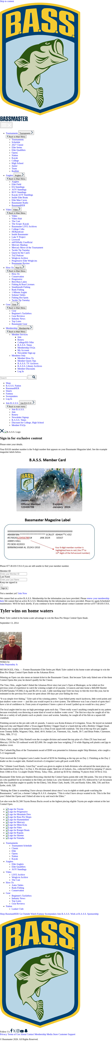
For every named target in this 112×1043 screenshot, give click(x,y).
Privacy (3, 1034)
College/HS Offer (26, 342)
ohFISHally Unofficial (22, 242)
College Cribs (18, 229)
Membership (11, 328)
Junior (14, 166)
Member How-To (26, 358)
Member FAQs (19, 425)
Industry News (18, 318)
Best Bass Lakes (19, 282)
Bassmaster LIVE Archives (24, 226)
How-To (10, 267)
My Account (23, 350)
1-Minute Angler (19, 292)
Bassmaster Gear (19, 324)
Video (8, 209)
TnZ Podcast (17, 255)
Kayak (15, 158)
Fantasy (9, 393)
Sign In (4, 588)
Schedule (16, 142)
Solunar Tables (18, 295)
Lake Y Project (18, 237)
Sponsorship (93, 914)
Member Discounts (26, 368)
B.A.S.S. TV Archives (28, 363)
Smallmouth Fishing (21, 287)
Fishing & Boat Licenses (23, 284)
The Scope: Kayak (20, 224)
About (23, 1034)
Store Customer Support (64, 1034)
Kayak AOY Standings (22, 195)
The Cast (16, 221)
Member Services (20, 334)
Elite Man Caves (19, 200)
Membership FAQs (26, 347)
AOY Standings (19, 189)
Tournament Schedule (22, 845)
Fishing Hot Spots (20, 297)
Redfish (15, 171)
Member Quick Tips (27, 361)
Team (14, 168)
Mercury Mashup (20, 245)
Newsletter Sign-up (26, 353)
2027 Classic (17, 145)
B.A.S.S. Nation (13, 385)
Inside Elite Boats (20, 197)
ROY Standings (19, 192)
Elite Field (16, 184)
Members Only (19, 355)
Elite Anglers (18, 864)
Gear (8, 304)
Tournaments (12, 133)
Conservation (18, 276)
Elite (14, 851)
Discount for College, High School (28, 422)
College (15, 160)
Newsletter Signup (20, 417)
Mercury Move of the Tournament (27, 247)
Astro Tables (17, 885)
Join (19, 337)
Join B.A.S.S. (12, 403)
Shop (8, 383)
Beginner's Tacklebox (22, 313)
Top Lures (16, 321)
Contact (30, 1034)
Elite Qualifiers (19, 150)
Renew (21, 339)
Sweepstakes (12, 396)
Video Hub (17, 218)
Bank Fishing (18, 289)
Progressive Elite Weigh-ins (24, 260)
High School (17, 163)
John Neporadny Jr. (9, 664)
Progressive (17, 279)
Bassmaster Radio (20, 203)
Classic (15, 848)
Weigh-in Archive (20, 258)
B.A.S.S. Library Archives (30, 366)
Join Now (22, 593)
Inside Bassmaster (20, 234)
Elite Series (17, 147)
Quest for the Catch (21, 253)
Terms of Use (14, 1034)
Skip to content (7, 1)
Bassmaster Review (21, 263)
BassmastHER (18, 205)
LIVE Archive (18, 874)
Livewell (16, 239)
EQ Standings (18, 187)
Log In (21, 371)
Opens (15, 152)
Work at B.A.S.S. (78, 914)
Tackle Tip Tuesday (21, 250)
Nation (15, 155)
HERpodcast (17, 231)
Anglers (9, 175)
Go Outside (24, 914)
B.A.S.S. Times (25, 345)
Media (49, 1034)
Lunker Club (17, 909)
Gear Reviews (18, 316)
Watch (9, 391)
